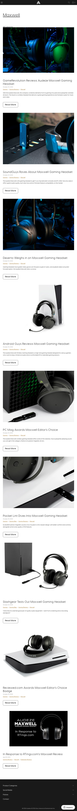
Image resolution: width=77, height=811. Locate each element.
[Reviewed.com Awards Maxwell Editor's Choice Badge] (38, 654)
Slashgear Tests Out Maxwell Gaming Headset (34, 602)
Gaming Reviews (14, 89)
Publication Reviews (26, 759)
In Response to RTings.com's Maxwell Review (33, 754)
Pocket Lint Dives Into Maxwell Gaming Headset (35, 516)
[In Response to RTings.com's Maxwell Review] (38, 728)
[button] (1, 2)
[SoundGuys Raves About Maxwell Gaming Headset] (38, 138)
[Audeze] (38, 2)
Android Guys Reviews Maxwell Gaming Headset (36, 344)
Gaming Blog (13, 521)
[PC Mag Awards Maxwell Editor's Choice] (38, 396)
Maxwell (11, 15)
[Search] (69, 2)
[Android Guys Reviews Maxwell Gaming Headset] (38, 310)
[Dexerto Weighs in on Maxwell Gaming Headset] (38, 224)
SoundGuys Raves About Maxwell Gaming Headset (38, 172)
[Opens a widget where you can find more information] (68, 807)
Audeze (29, 808)
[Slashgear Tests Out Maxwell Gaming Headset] (38, 568)
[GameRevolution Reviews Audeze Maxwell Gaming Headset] (38, 50)
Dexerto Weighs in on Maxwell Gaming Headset (35, 258)
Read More (10, 105)
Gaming (5, 89)
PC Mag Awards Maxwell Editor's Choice (30, 430)
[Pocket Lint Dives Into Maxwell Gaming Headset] (38, 482)
